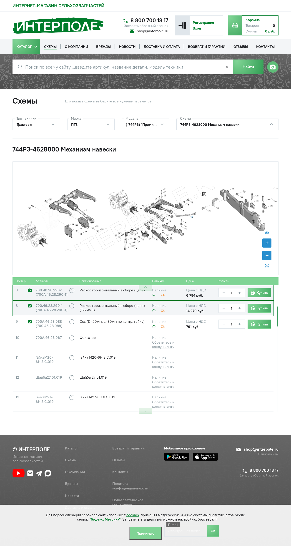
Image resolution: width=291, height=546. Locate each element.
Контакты (120, 471)
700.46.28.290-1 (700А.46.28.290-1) (52, 292)
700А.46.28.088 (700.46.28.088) (49, 323)
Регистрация (203, 22)
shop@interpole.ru (152, 31)
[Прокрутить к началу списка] (145, 287)
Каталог (71, 448)
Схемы (70, 460)
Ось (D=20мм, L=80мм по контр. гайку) (112, 321)
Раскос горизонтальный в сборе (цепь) (112, 290)
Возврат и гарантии (128, 448)
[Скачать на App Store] (205, 457)
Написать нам (268, 454)
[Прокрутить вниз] (145, 411)
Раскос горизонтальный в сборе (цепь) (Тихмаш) (112, 307)
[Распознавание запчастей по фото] (272, 67)
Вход (197, 28)
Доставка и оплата (80, 507)
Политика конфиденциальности (130, 485)
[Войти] (182, 25)
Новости (72, 495)
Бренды (71, 483)
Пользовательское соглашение (127, 502)
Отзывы (118, 460)
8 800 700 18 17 (149, 20)
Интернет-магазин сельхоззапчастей (58, 5)
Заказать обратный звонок (146, 26)
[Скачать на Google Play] (176, 457)
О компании (75, 471)
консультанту (163, 346)
